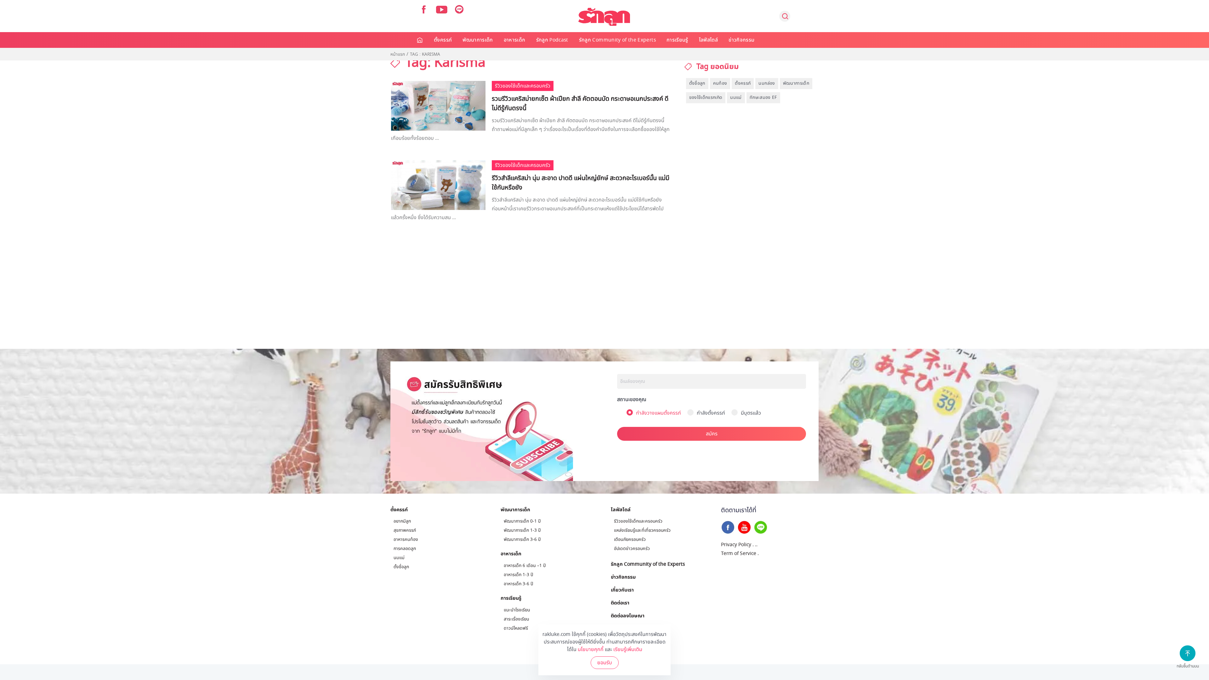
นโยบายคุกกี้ (591, 649)
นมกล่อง (766, 83)
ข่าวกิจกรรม (741, 40)
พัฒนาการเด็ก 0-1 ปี (522, 521)
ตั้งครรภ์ (443, 40)
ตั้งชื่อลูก (697, 83)
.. (756, 544)
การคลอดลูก (405, 548)
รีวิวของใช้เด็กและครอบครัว (638, 521)
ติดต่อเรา (620, 602)
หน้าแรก (397, 54)
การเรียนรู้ (677, 40)
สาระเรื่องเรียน (516, 619)
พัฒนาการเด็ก (478, 40)
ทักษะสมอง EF (763, 97)
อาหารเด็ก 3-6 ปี (518, 584)
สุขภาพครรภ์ (405, 530)
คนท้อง (720, 83)
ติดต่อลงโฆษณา (627, 615)
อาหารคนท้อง (406, 539)
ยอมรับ (604, 662)
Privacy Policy (736, 544)
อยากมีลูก (402, 521)
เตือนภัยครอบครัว (630, 539)
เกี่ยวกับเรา (622, 589)
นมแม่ (735, 97)
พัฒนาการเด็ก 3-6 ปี (522, 539)
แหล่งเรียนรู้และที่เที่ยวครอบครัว (642, 530)
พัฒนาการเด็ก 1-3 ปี (522, 530)
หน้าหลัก (420, 40)
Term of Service (738, 553)
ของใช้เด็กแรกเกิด (706, 97)
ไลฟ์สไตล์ (708, 40)
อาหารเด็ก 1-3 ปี (518, 574)
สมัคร (712, 434)
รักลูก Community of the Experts (617, 40)
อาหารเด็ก (514, 40)
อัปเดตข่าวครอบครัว (632, 548)
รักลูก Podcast (552, 40)
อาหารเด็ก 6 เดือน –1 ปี (525, 565)
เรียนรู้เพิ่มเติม (627, 649)
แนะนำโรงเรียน (517, 610)
